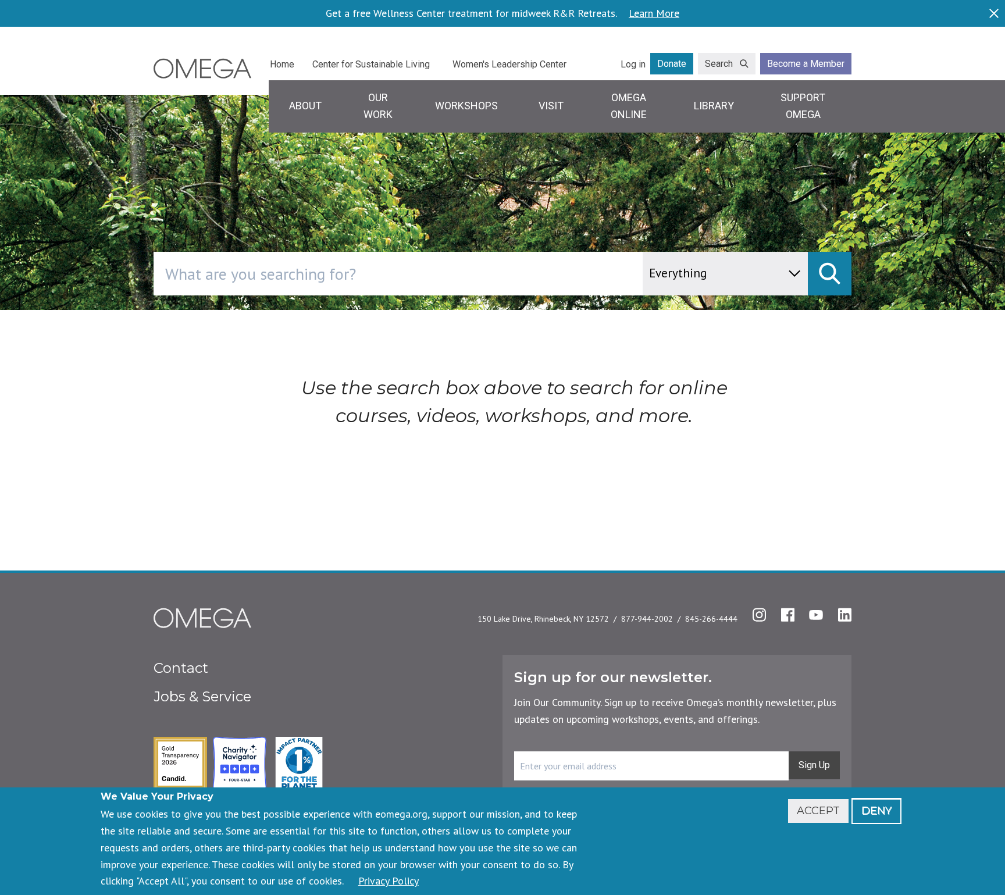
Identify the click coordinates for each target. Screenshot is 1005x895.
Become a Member (805, 63)
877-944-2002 (647, 619)
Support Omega (803, 105)
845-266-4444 (711, 619)
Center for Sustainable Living (371, 64)
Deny (876, 810)
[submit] (829, 273)
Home (282, 64)
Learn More (654, 13)
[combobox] (448, 273)
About (305, 105)
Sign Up (814, 765)
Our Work (378, 105)
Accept (818, 810)
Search (719, 63)
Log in (633, 64)
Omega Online (629, 105)
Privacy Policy (388, 880)
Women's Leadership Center (509, 64)
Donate (671, 63)
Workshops (466, 105)
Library (714, 105)
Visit (551, 105)
